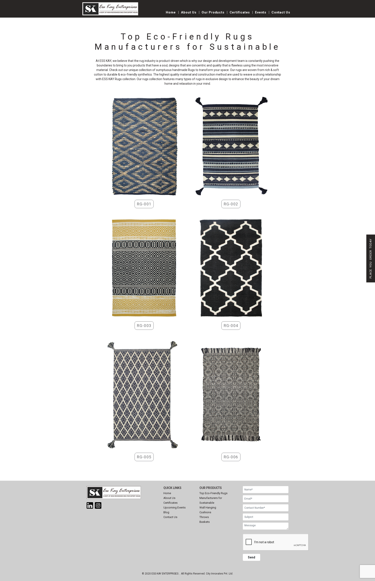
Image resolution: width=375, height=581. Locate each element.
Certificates (240, 12)
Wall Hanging (207, 507)
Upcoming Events (174, 507)
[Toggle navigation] (151, 14)
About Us (188, 12)
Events (260, 12)
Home (171, 12)
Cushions (205, 512)
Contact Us (280, 12)
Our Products (213, 12)
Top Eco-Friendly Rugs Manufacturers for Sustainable (213, 498)
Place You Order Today (370, 258)
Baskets (204, 521)
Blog (166, 512)
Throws (204, 517)
